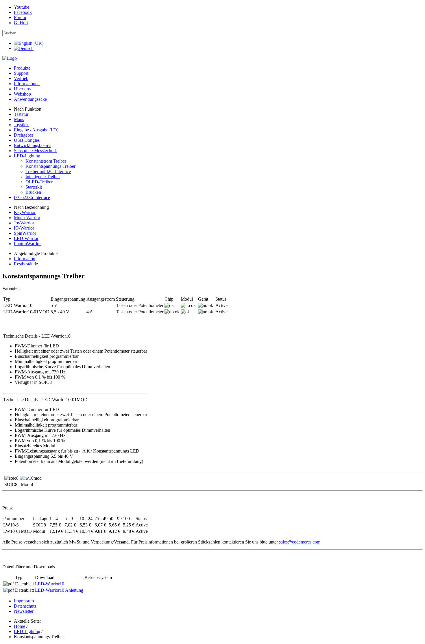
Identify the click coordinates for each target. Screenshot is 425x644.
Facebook (23, 12)
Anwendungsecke (30, 99)
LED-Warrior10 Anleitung (59, 590)
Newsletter (24, 611)
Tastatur (21, 114)
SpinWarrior (25, 233)
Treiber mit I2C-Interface (48, 171)
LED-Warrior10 (49, 583)
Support (21, 73)
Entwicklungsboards (32, 145)
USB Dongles (27, 140)
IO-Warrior (24, 228)
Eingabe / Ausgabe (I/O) (36, 129)
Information (24, 258)
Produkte (22, 68)
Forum (20, 17)
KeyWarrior (25, 212)
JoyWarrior (24, 222)
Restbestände (26, 263)
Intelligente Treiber (42, 176)
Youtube (21, 7)
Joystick (21, 124)
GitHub (21, 22)
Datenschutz (25, 606)
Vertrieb (21, 78)
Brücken (33, 192)
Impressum (24, 600)
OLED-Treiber (39, 181)
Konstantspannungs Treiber (50, 166)
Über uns (22, 88)
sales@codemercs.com (299, 541)
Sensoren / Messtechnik (35, 150)
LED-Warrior (26, 238)
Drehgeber (23, 135)
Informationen (27, 83)
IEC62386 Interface (32, 197)
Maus (19, 119)
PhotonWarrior (27, 243)
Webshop (22, 94)
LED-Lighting (27, 155)
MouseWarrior (27, 217)
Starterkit (33, 187)
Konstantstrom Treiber (45, 161)
